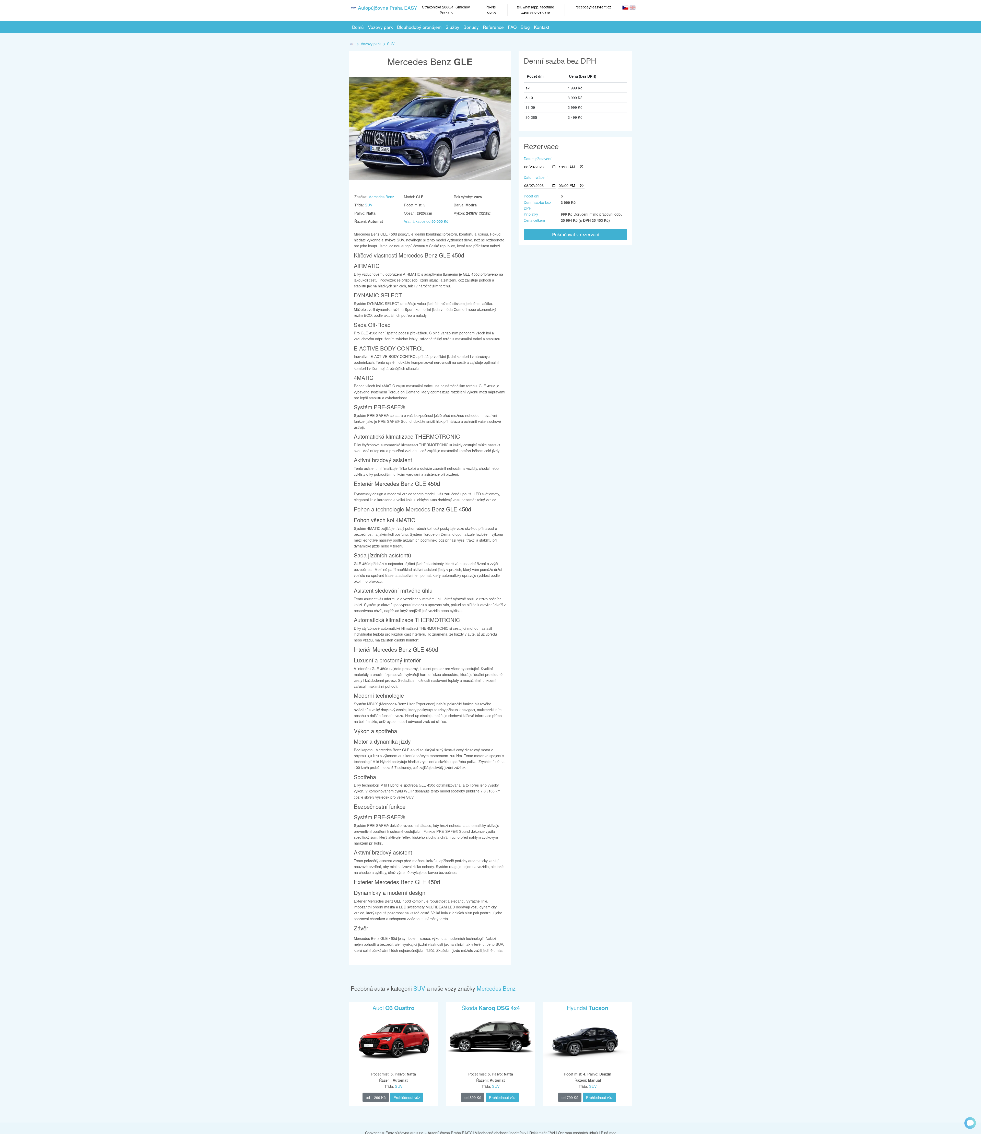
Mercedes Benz (381, 196)
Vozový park (371, 43)
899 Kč (472, 1097)
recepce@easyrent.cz (593, 6)
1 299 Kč (376, 1097)
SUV (391, 43)
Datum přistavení (537, 158)
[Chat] (970, 1123)
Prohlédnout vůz (406, 1097)
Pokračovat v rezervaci (575, 234)
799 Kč (570, 1097)
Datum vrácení (535, 177)
